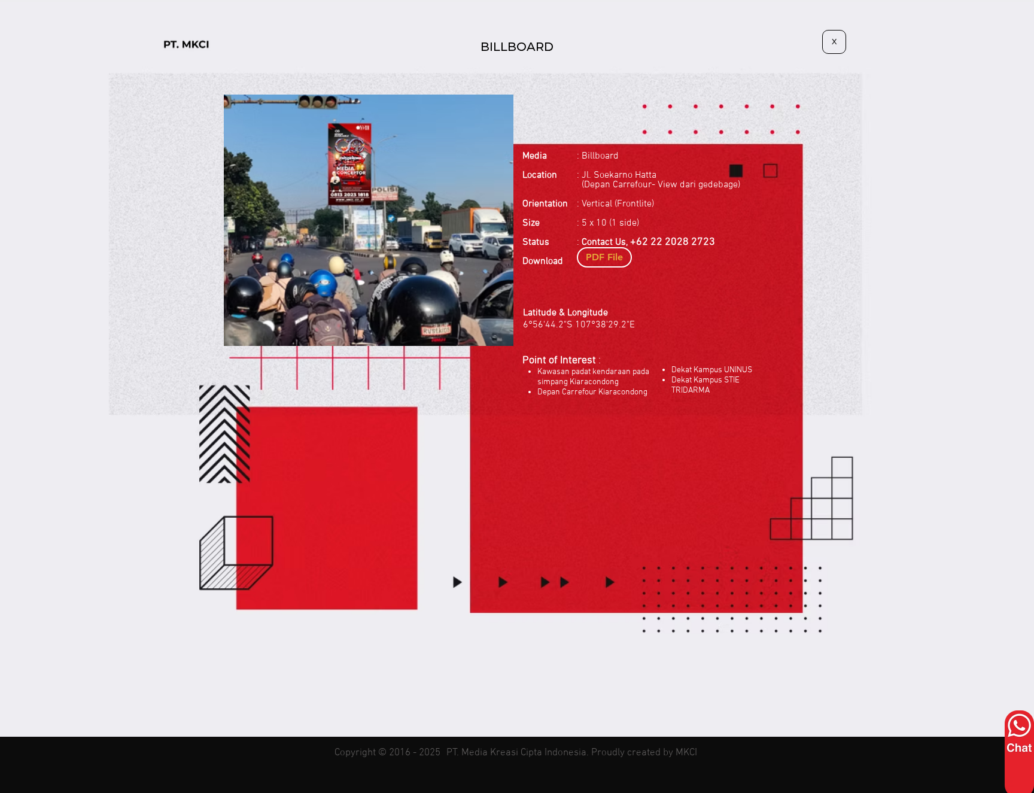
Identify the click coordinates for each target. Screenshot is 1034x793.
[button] (368, 220)
